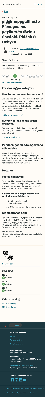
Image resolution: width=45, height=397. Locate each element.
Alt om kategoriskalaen (12, 82)
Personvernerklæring (15, 388)
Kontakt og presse (16, 344)
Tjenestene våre (16, 340)
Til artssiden (7, 264)
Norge (6, 11)
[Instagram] (16, 379)
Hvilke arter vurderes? (12, 115)
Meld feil (31, 393)
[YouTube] (25, 379)
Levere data (21, 393)
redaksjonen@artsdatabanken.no (22, 365)
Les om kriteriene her (12, 137)
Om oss (12, 336)
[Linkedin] (20, 379)
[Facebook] (12, 379)
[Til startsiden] (12, 4)
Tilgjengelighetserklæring (34, 388)
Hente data (11, 393)
